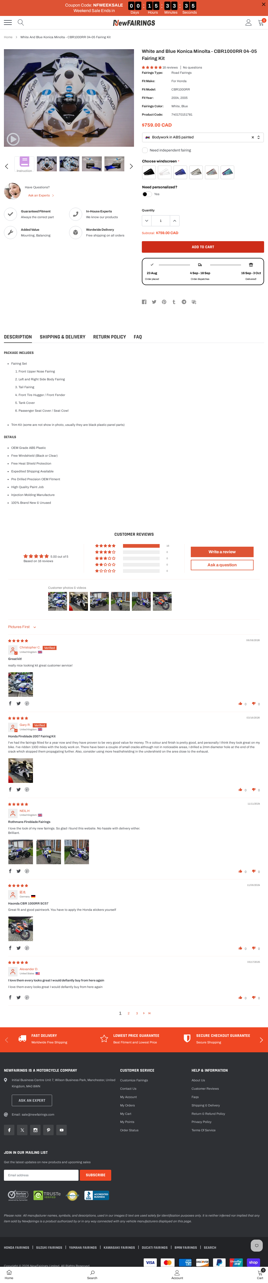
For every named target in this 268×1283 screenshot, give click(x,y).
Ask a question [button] (222, 565)
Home (8, 37)
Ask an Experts (39, 195)
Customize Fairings (134, 1080)
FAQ (138, 337)
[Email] (194, 301)
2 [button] (129, 1013)
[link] (13, 139)
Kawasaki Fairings (120, 1247)
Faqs (195, 1097)
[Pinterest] (164, 301)
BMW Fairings (186, 1247)
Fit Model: (149, 89)
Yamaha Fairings (83, 1247)
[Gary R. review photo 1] (20, 770)
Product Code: (152, 114)
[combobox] (203, 137)
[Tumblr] (174, 301)
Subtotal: (148, 233)
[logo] (134, 22)
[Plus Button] (174, 221)
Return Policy (109, 337)
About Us (198, 1080)
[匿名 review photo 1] (20, 928)
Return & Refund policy (208, 1114)
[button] (152, 67)
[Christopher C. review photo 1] (20, 684)
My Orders (127, 1105)
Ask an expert (32, 1100)
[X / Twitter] (154, 301)
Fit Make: (148, 81)
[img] (18, 641)
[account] (248, 22)
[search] (21, 22)
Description (18, 337)
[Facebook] (144, 301)
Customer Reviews (205, 1088)
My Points (127, 1122)
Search (210, 1247)
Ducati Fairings (155, 1247)
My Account (128, 1097)
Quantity (148, 210)
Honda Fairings (17, 1247)
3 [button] (137, 1013)
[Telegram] (184, 301)
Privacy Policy (201, 1122)
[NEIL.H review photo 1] (20, 851)
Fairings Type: (152, 73)
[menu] (8, 22)
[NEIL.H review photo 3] (76, 851)
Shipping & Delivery (62, 337)
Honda (182, 81)
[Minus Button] (147, 221)
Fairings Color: (153, 106)
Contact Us (128, 1088)
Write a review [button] (222, 552)
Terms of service (204, 1130)
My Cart (125, 1114)
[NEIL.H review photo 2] (48, 851)
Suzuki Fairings (49, 1247)
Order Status (129, 1130)
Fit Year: (148, 98)
